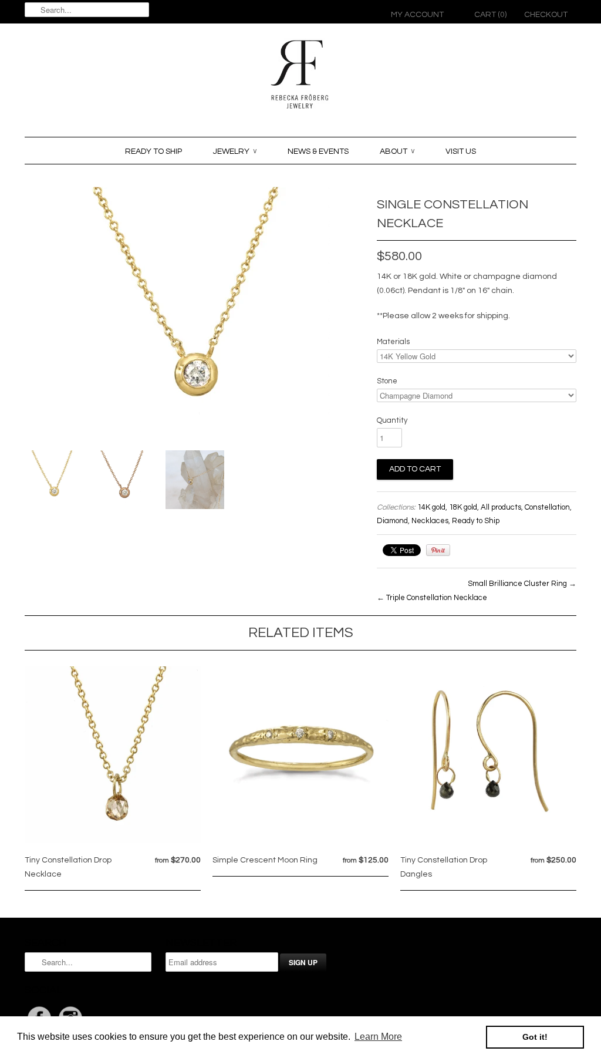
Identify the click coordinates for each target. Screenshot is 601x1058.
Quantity (392, 420)
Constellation (547, 507)
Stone (387, 381)
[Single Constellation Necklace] (54, 480)
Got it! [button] (535, 1037)
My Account (417, 15)
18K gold (463, 507)
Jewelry (234, 151)
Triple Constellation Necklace (436, 598)
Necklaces (429, 521)
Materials (393, 342)
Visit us (460, 151)
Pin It (438, 550)
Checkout (546, 15)
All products (501, 507)
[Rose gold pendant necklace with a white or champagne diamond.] (124, 482)
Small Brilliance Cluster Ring (517, 583)
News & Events (318, 151)
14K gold (431, 507)
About (397, 151)
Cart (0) (490, 15)
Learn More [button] (378, 1037)
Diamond (392, 521)
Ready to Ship (153, 151)
